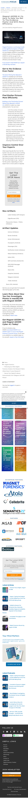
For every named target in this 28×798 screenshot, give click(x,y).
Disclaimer (14, 791)
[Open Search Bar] (18, 1)
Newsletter (6, 748)
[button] (26, 392)
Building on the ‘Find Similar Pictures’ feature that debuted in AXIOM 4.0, (12, 103)
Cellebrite (8, 441)
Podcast (5, 750)
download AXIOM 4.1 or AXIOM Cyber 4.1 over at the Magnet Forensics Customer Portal (12, 331)
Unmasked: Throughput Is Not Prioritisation (20, 429)
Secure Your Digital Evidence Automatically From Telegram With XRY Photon (13, 375)
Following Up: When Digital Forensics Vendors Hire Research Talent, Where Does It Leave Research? (13, 369)
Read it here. (13, 315)
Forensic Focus (7, 414)
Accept (14, 403)
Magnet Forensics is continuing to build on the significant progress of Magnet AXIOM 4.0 (13, 48)
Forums (5, 744)
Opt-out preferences (9, 406)
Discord (5, 746)
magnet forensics (9, 364)
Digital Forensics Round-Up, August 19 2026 (7, 453)
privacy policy (20, 579)
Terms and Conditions (14, 787)
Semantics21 (21, 441)
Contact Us (6, 758)
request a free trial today (17, 337)
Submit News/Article (8, 752)
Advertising (6, 754)
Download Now (14, 664)
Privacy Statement (18, 406)
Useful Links (6, 760)
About (4, 756)
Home (3, 7)
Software (5, 764)
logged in (12, 385)
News (8, 7)
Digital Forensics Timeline (9, 762)
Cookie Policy (7, 789)
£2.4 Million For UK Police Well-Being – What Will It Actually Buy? (20, 450)
